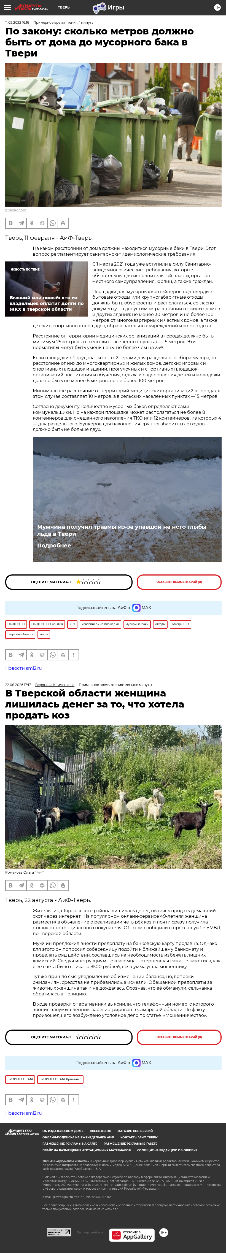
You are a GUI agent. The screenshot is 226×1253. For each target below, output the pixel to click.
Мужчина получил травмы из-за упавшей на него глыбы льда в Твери (121, 530)
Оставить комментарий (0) (179, 582)
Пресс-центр (100, 1131)
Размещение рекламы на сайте (69, 1144)
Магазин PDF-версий (135, 1131)
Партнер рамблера (90, 1232)
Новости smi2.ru (23, 668)
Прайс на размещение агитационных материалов (86, 1150)
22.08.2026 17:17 (18, 685)
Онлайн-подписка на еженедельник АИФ (78, 1137)
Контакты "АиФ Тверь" (139, 1137)
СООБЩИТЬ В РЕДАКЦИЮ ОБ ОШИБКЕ (167, 1150)
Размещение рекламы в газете (130, 1144)
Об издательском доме (63, 1131)
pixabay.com (15, 210)
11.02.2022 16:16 (17, 22)
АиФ (40, 872)
